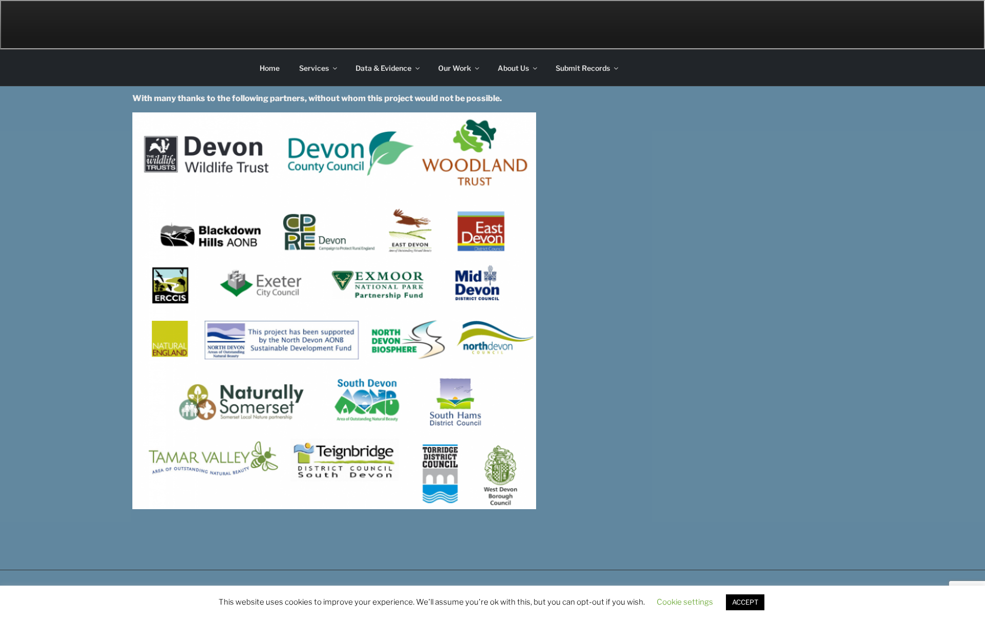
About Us (513, 68)
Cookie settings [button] (685, 602)
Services (314, 68)
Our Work (454, 68)
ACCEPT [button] (745, 602)
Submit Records (583, 68)
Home (270, 68)
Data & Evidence (383, 68)
